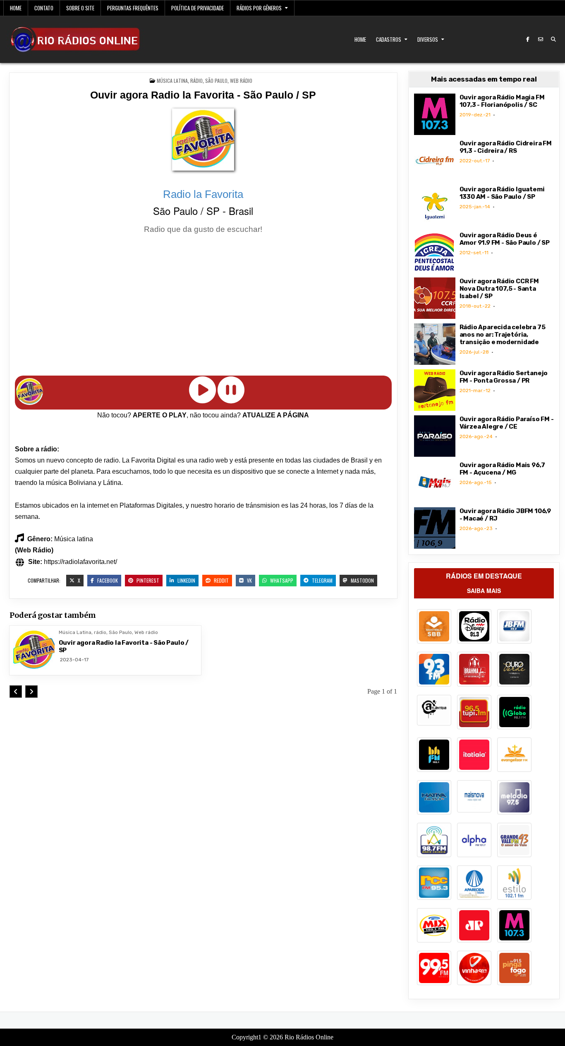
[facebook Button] (527, 39)
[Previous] (16, 691)
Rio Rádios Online (309, 1037)
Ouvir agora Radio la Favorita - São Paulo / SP (203, 95)
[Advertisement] (203, 306)
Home (16, 8)
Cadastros (388, 39)
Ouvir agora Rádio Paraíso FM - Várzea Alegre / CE (507, 422)
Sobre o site (80, 8)
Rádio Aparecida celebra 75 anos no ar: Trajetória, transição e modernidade (503, 334)
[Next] (31, 691)
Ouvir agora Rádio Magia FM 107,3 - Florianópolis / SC (502, 101)
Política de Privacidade (197, 8)
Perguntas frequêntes (132, 8)
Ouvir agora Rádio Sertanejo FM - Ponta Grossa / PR (504, 376)
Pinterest (147, 580)
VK (249, 580)
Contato (43, 8)
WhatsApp (281, 580)
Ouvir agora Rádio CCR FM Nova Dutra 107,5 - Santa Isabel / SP (499, 288)
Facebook (107, 580)
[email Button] (540, 39)
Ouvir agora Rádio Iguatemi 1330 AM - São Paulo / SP (502, 193)
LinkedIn (185, 580)
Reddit (221, 580)
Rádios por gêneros (259, 8)
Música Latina (172, 80)
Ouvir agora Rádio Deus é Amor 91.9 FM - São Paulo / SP (505, 238)
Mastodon (362, 580)
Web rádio (241, 80)
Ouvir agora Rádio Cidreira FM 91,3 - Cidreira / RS (506, 147)
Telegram (322, 580)
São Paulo (216, 80)
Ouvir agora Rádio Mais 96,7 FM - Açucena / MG (503, 468)
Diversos (427, 39)
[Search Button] (553, 39)
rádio (196, 80)
